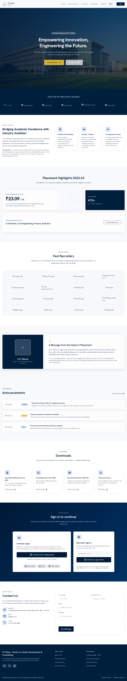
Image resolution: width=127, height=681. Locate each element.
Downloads (94, 4)
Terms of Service (119, 677)
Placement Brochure (93, 659)
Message (61, 612)
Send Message (66, 629)
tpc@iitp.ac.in (89, 568)
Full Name (62, 595)
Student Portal (74, 62)
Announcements (60, 666)
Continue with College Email (42, 554)
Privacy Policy (106, 677)
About (63, 4)
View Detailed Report (112, 222)
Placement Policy (92, 662)
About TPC (58, 655)
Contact (103, 4)
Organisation (95, 595)
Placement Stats (73, 4)
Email (60, 604)
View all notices (118, 393)
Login (120, 4)
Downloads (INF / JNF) (94, 655)
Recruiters (84, 4)
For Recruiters (54, 62)
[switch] (111, 4)
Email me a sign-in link (94, 559)
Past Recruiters (60, 662)
